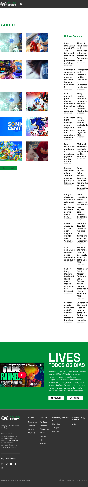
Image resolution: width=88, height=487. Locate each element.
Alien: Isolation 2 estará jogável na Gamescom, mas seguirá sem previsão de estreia (82, 205)
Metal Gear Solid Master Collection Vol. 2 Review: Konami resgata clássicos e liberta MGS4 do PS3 (82, 282)
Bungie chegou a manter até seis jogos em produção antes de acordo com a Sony (69, 205)
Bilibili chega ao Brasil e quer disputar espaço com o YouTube (68, 232)
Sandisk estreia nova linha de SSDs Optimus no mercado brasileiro (69, 311)
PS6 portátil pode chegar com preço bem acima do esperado (69, 102)
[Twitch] (6, 464)
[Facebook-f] (15, 464)
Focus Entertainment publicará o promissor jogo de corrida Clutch (71, 153)
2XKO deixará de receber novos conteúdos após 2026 (69, 253)
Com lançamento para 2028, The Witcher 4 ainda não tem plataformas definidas (70, 53)
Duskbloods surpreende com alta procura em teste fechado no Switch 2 (70, 78)
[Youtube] (11, 464)
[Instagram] (2, 464)
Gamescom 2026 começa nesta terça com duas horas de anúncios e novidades (69, 127)
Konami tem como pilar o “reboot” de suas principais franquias (69, 175)
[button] (8, 168)
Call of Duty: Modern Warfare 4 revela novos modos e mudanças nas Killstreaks (69, 279)
